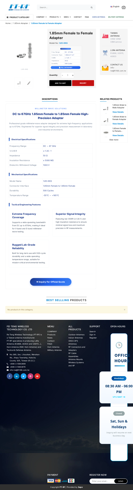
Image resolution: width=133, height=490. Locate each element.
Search (92, 331)
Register (93, 338)
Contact (50, 341)
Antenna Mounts (75, 359)
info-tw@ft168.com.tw (19, 370)
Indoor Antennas (75, 338)
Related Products (111, 99)
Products (51, 334)
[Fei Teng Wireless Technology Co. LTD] (50, 481)
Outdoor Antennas (76, 334)
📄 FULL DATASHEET (65, 67)
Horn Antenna (53, 347)
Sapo (80, 487)
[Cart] (125, 7)
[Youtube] (37, 376)
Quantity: (53, 75)
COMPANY (52, 331)
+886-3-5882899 (18, 364)
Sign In (92, 334)
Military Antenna (54, 350)
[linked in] (16, 376)
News (49, 338)
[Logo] (19, 7)
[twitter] (23, 376)
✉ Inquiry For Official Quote (50, 282)
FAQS (49, 344)
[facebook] (10, 376)
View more (113, 140)
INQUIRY (83, 83)
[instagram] (30, 376)
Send (120, 481)
